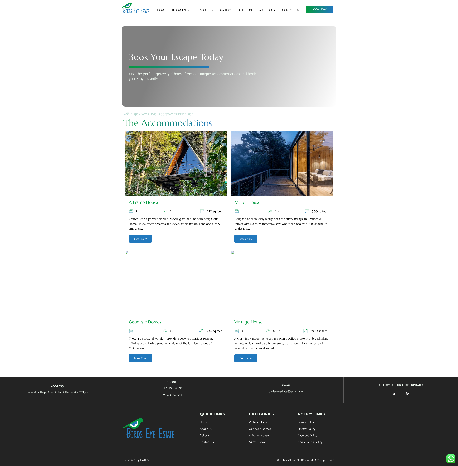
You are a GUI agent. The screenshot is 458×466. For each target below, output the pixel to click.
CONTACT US (290, 10)
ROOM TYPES (180, 10)
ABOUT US (206, 10)
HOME (161, 10)
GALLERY (225, 10)
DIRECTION (245, 10)
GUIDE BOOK (267, 10)
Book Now (140, 238)
